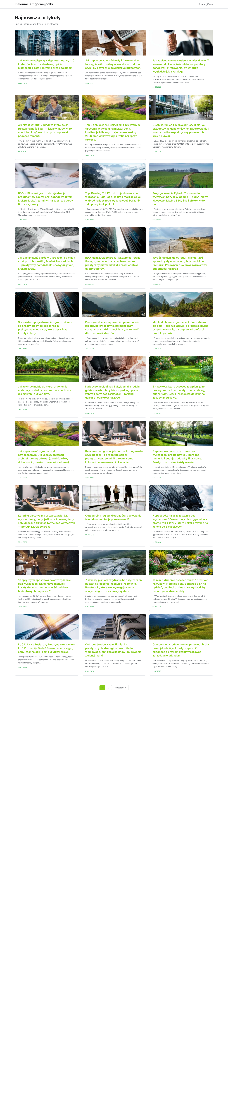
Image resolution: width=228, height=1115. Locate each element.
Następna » (120, 687)
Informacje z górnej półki (34, 4)
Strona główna (206, 4)
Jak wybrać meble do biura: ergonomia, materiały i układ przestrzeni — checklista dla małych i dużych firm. (44, 390)
